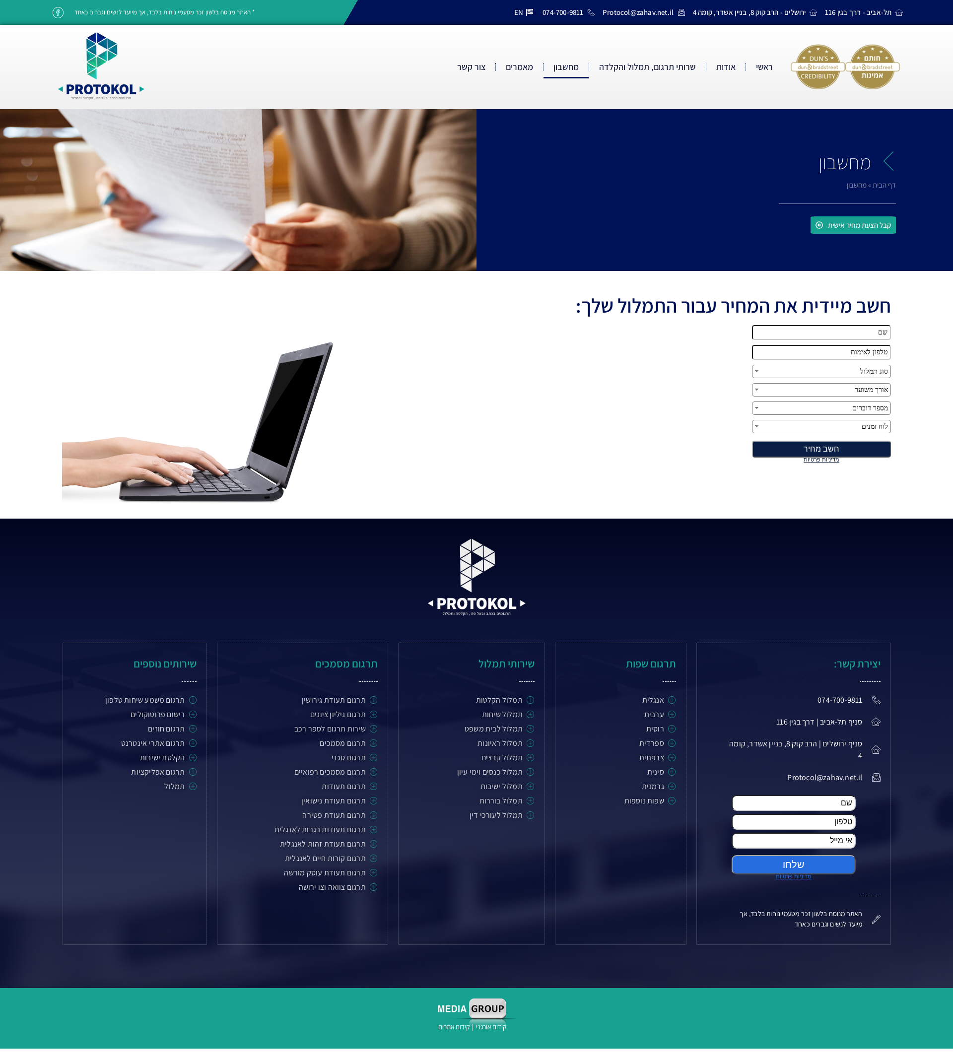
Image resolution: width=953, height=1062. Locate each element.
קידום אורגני (492, 1026)
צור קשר (471, 66)
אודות (726, 66)
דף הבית (884, 185)
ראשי (764, 66)
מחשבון (566, 66)
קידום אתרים (454, 1026)
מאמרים (519, 66)
